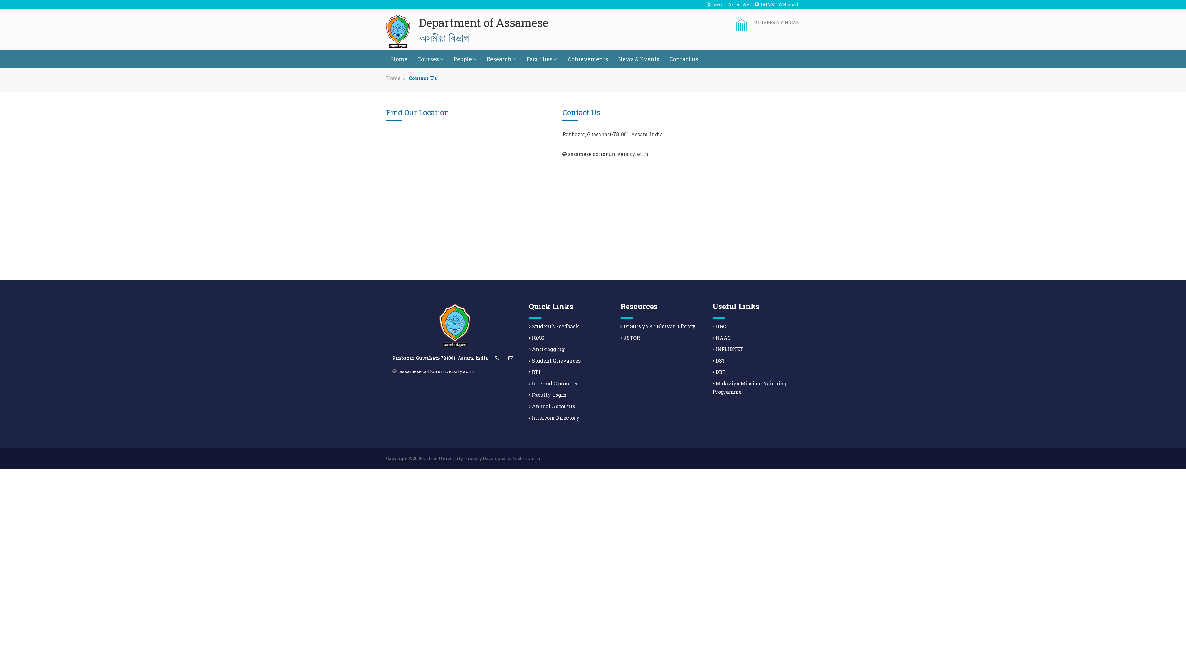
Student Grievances (556, 360)
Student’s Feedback (555, 326)
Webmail (788, 4)
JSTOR (631, 337)
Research (499, 59)
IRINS (766, 4)
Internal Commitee (555, 383)
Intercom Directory (555, 417)
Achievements (587, 59)
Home (399, 59)
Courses (428, 59)
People (462, 59)
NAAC (722, 337)
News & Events (638, 59)
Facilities (539, 59)
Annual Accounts (553, 406)
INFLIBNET (728, 349)
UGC (720, 326)
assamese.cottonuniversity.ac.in (436, 371)
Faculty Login (548, 395)
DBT (720, 372)
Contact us (683, 59)
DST (719, 360)
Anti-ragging (548, 349)
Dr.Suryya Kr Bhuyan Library (659, 326)
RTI (535, 372)
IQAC (537, 337)
